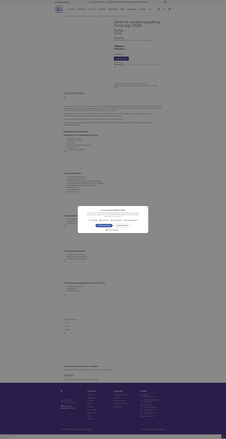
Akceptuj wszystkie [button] (104, 225)
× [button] (146, 207)
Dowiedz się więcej (117, 216)
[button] (113, 230)
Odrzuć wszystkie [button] (122, 225)
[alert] (113, 219)
